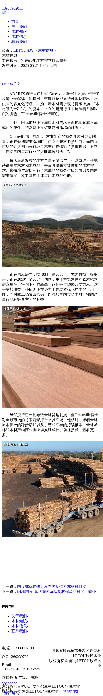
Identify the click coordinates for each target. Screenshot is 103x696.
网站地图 (70, 691)
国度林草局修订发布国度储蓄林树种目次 (51, 587)
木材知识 (19, 31)
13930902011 (10, 684)
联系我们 (19, 41)
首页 (15, 21)
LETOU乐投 (23, 50)
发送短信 (11, 693)
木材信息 (19, 36)
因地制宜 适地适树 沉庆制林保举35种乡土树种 (56, 592)
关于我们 (19, 26)
